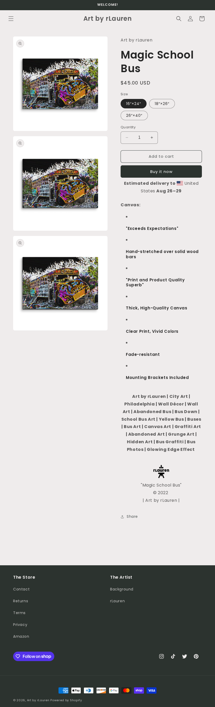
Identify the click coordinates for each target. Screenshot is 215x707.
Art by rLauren (38, 700)
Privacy (20, 624)
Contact (21, 589)
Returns (20, 601)
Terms (19, 612)
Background (121, 589)
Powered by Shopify (66, 700)
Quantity (128, 127)
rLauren (117, 601)
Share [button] (132, 516)
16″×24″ (133, 103)
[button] (11, 18)
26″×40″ (134, 115)
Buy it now (161, 171)
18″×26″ (162, 103)
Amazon (21, 636)
